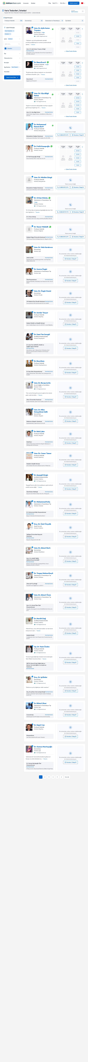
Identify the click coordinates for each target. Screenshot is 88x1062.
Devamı (33, 44)
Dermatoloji (37, 32)
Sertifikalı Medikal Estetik (41, 336)
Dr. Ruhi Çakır (39, 431)
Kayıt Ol (55, 3)
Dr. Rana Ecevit (40, 62)
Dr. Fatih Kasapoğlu (42, 146)
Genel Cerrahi (38, 526)
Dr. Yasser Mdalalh (41, 227)
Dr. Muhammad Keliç (42, 502)
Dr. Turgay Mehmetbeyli (43, 573)
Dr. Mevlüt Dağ (40, 618)
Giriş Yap (62, 3)
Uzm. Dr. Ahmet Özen (42, 595)
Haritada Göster (30, 50)
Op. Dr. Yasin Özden (42, 647)
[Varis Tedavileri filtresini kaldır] (13, 31)
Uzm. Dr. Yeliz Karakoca (43, 247)
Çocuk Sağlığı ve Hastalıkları (42, 385)
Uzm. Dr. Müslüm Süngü (43, 177)
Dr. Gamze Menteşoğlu (43, 747)
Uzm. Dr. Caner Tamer (42, 453)
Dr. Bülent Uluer (40, 703)
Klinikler (33, 3)
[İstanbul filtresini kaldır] (10, 34)
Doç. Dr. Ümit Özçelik (42, 524)
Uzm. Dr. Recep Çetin (42, 383)
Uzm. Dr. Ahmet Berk (42, 548)
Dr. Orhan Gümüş (41, 198)
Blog (50, 3)
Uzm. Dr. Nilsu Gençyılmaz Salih (41, 411)
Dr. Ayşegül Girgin (41, 475)
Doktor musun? (74, 3)
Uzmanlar (26, 3)
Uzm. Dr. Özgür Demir (42, 291)
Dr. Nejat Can (39, 725)
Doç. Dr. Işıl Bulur (40, 677)
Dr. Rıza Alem (39, 361)
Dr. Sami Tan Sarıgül (42, 334)
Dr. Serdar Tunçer (41, 313)
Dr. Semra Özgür (40, 269)
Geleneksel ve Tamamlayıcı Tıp (42, 97)
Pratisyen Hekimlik (39, 64)
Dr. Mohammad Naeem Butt (40, 125)
